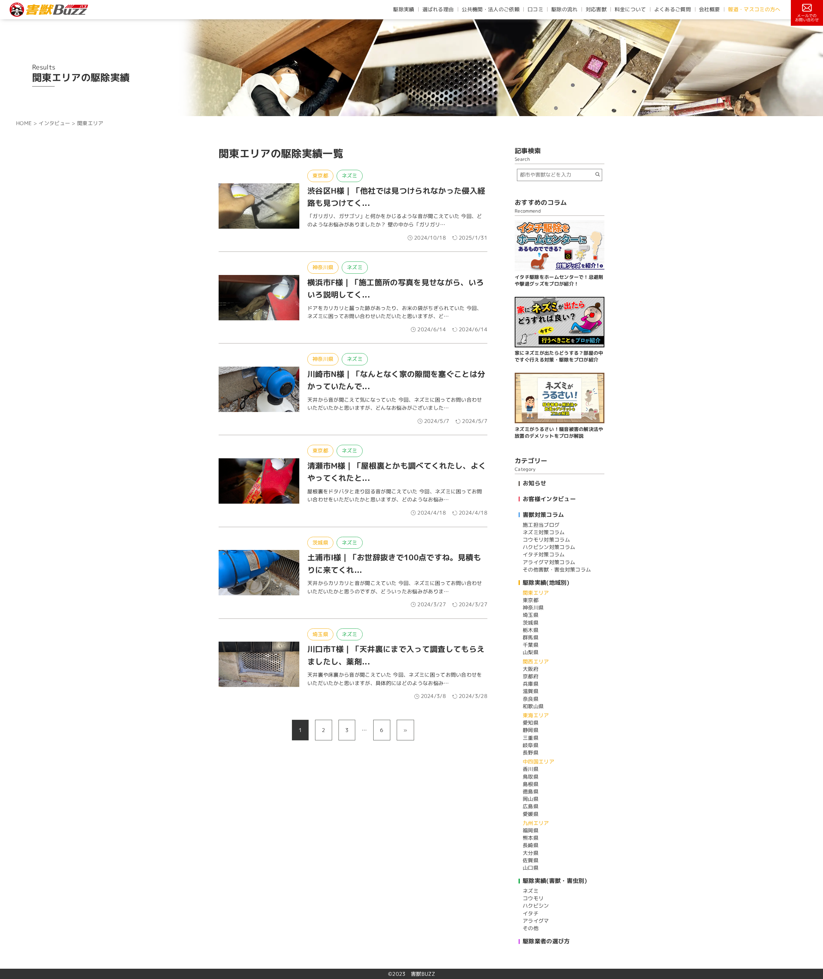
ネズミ (349, 175)
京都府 (530, 676)
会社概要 (709, 9)
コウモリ (533, 898)
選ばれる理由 (438, 9)
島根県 (530, 784)
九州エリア (536, 823)
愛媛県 (530, 814)
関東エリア (536, 592)
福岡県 (530, 830)
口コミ (535, 9)
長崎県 (530, 845)
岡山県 (530, 798)
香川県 (530, 769)
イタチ (530, 913)
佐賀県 (530, 860)
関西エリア (536, 661)
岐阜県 (530, 745)
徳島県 (530, 791)
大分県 (530, 852)
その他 (530, 928)
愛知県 (530, 722)
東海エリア (536, 715)
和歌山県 (533, 706)
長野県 (530, 752)
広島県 (530, 806)
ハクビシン (536, 905)
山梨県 (530, 652)
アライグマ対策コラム (549, 562)
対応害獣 (596, 9)
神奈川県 (322, 267)
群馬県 (530, 637)
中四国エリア (538, 761)
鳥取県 (530, 776)
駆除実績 (403, 9)
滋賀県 (530, 691)
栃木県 (530, 630)
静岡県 (530, 730)
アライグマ (536, 920)
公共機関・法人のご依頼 (491, 9)
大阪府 (530, 668)
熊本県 (530, 837)
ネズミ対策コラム (544, 532)
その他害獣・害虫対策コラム (557, 569)
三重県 (530, 737)
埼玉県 (320, 634)
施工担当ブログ (541, 524)
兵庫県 (530, 683)
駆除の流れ (564, 9)
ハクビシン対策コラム (549, 547)
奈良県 (530, 698)
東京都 (320, 175)
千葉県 (530, 644)
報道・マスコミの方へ (754, 9)
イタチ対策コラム (544, 554)
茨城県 (320, 542)
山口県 (530, 867)
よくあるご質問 (672, 9)
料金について (630, 9)
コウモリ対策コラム (546, 539)
